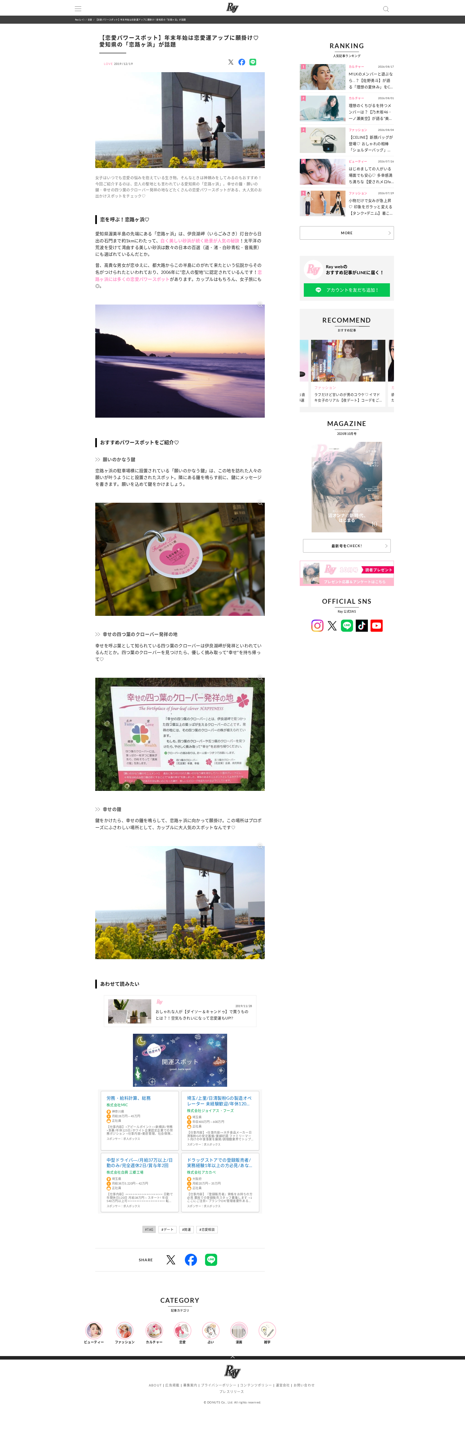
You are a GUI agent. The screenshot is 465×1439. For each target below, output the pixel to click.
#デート (167, 1229)
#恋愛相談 (207, 1229)
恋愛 (90, 19)
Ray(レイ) (79, 19)
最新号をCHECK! (347, 546)
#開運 (186, 1229)
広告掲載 (172, 1385)
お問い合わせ (304, 1385)
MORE (347, 233)
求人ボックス (131, 1139)
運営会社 (283, 1385)
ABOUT (155, 1385)
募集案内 (190, 1385)
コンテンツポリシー (256, 1385)
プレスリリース (231, 1391)
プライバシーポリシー (219, 1385)
